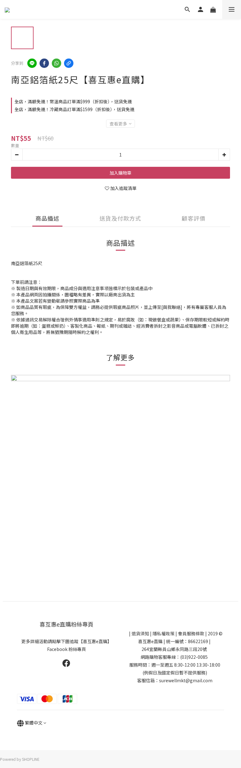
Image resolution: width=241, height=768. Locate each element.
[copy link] (68, 63)
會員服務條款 (191, 633)
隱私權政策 (163, 633)
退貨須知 (140, 633)
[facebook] (44, 63)
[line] (32, 63)
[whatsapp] (56, 63)
